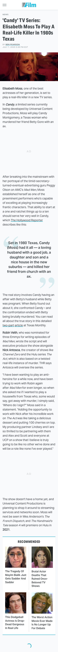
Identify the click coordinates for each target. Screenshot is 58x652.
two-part (8, 325)
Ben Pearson (13, 44)
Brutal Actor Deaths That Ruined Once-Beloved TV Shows (40, 579)
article (19, 325)
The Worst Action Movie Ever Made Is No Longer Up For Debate (42, 623)
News (6, 15)
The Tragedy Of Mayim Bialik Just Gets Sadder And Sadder (15, 577)
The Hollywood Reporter (27, 220)
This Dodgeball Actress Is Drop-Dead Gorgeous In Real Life (15, 622)
